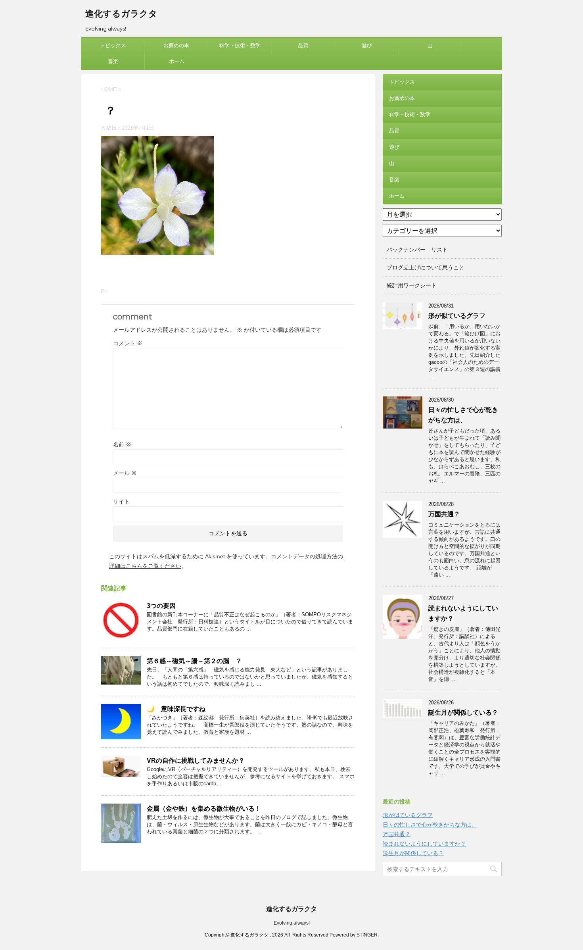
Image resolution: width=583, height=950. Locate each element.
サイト (121, 501)
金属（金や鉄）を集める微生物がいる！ (204, 808)
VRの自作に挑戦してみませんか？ (196, 760)
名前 (122, 444)
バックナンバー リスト (417, 249)
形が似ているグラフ (456, 315)
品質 (303, 45)
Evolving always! (292, 923)
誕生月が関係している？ (463, 712)
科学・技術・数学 (240, 45)
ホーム (176, 61)
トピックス (113, 45)
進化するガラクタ (121, 13)
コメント (127, 343)
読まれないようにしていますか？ (424, 843)
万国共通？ (444, 514)
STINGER (367, 935)
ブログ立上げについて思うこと (425, 267)
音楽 (113, 61)
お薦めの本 (176, 45)
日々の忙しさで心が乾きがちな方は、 (430, 824)
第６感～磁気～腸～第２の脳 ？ (194, 661)
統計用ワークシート (412, 285)
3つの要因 (161, 605)
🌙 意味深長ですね (176, 709)
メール (125, 473)
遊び (367, 45)
